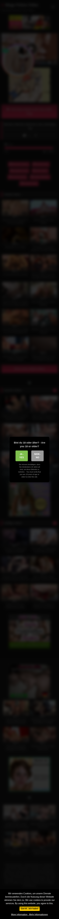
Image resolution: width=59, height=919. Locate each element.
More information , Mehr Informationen (29, 914)
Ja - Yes (21, 456)
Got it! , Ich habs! (29, 908)
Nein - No (37, 456)
